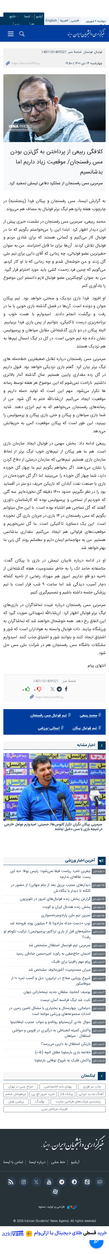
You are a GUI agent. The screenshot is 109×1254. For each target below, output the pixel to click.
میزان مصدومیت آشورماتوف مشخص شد (59, 970)
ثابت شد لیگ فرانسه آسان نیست (65, 1000)
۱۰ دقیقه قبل (99, 871)
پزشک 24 (66, 1094)
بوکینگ (39, 1101)
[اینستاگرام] (23, 1182)
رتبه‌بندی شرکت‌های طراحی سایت (78, 1101)
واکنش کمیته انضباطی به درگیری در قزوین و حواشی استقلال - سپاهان (51, 1033)
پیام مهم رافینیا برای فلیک (71, 962)
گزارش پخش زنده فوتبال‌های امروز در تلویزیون (55, 899)
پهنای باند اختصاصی (58, 1086)
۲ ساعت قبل (99, 946)
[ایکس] (35, 1182)
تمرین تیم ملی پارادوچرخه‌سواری (66, 915)
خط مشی (58, 1162)
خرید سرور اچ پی (42, 1094)
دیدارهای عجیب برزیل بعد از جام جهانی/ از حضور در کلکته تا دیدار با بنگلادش (51, 888)
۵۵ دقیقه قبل (98, 916)
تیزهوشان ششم (15, 1094)
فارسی (75, 20)
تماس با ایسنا (13, 1162)
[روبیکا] (99, 1182)
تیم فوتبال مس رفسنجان (48, 716)
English (51, 20)
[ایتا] (86, 1182)
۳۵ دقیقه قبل (98, 885)
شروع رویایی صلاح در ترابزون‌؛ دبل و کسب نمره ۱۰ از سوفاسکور (51, 981)
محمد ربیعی (88, 716)
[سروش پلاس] (73, 1182)
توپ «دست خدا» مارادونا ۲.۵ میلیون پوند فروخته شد (50, 924)
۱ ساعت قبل (99, 932)
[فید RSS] (10, 1182)
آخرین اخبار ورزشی (80, 860)
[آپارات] (54, 1192)
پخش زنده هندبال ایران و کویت (66, 907)
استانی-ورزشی (49, 728)
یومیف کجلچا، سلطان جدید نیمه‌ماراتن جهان (57, 992)
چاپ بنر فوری (92, 1086)
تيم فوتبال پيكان (84, 728)
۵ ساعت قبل (99, 1061)
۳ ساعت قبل (99, 962)
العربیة (64, 20)
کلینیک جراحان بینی (54, 1109)
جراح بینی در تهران (20, 1086)
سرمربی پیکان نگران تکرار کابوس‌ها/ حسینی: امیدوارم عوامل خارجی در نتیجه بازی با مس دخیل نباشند (53, 827)
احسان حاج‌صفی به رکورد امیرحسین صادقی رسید (53, 954)
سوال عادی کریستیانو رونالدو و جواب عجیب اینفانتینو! (50, 1022)
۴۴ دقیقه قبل (98, 899)
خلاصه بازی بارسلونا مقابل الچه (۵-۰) (63, 1053)
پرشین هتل (16, 1101)
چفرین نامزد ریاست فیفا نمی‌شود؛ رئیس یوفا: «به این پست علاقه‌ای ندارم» (50, 874)
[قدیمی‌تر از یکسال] (54, 787)
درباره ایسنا (37, 1162)
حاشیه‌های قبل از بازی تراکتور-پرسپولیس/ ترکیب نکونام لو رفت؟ (47, 934)
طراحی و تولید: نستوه (52, 1207)
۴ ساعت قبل (99, 1008)
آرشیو (39, 16)
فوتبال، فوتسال (93, 52)
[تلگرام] (61, 1182)
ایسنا (86, 33)
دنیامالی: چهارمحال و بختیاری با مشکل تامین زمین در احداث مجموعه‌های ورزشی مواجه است (50, 1011)
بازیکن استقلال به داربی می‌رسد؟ (66, 1044)
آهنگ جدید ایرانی (91, 1094)
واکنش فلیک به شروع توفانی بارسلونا (63, 1061)
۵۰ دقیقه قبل (99, 907)
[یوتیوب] (48, 1182)
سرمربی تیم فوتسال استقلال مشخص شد (60, 945)
